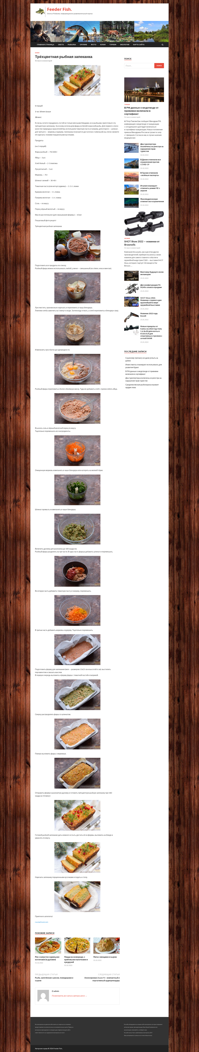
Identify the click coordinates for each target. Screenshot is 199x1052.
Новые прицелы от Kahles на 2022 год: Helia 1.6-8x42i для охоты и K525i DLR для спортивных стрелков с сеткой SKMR (151, 332)
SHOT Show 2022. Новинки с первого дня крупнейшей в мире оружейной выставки (150, 301)
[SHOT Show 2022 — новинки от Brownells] (144, 236)
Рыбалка (72, 45)
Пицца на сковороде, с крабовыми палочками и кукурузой (76, 959)
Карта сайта (138, 45)
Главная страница (45, 45)
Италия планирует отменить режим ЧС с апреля (150, 188)
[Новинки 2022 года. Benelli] (131, 321)
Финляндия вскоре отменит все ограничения (152, 200)
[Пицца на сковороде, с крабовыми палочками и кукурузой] (77, 954)
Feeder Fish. (59, 9)
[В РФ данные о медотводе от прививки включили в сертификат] (144, 102)
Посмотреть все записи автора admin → (69, 996)
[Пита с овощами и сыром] (106, 954)
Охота (61, 45)
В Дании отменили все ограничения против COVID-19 (150, 161)
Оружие (83, 45)
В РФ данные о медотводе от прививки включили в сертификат (141, 110)
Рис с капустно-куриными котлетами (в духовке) (47, 958)
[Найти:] (144, 65)
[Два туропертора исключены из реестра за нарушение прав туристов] (131, 152)
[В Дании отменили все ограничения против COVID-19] (131, 168)
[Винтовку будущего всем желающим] (131, 280)
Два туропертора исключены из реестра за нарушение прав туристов (151, 147)
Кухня (102, 45)
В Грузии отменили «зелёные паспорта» (149, 174)
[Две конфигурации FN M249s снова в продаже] (131, 293)
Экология (124, 45)
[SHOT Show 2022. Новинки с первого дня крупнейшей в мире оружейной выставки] (131, 306)
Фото (93, 45)
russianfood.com (41, 922)
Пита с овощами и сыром (105, 957)
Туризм (112, 45)
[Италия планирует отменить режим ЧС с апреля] (131, 194)
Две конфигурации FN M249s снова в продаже (151, 286)
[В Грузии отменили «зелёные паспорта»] (131, 181)
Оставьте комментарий (43, 61)
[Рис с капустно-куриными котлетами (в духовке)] (48, 954)
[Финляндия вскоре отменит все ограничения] (131, 207)
